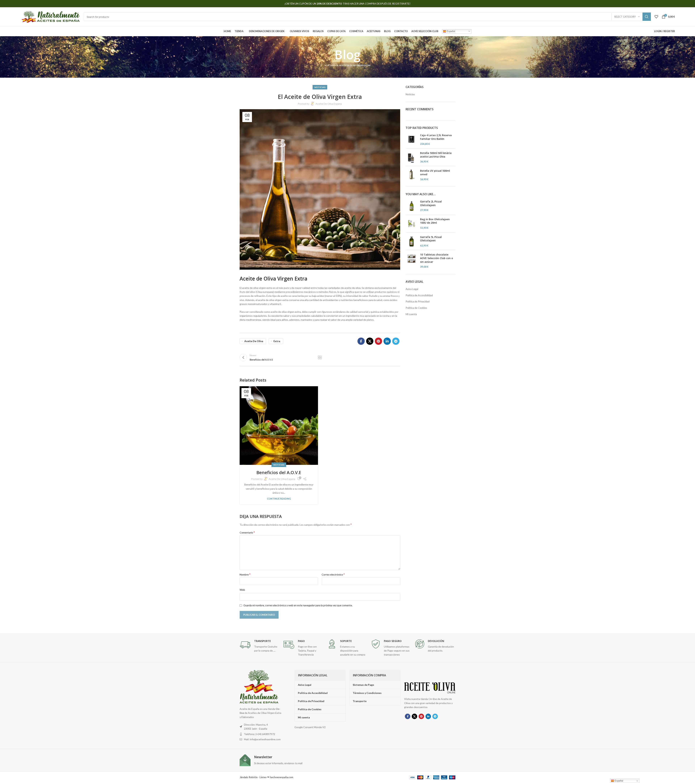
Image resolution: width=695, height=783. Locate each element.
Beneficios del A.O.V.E (278, 472)
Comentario (247, 532)
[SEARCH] (647, 16)
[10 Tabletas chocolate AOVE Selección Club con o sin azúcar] (411, 260)
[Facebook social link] (361, 341)
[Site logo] (50, 16)
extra (276, 341)
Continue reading (279, 499)
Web (242, 589)
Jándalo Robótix (249, 777)
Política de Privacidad (417, 301)
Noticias (319, 87)
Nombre (245, 574)
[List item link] (261, 734)
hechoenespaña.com (281, 777)
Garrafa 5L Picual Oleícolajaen (431, 238)
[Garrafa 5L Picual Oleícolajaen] (411, 241)
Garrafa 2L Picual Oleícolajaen (431, 203)
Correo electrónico (333, 574)
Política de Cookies (416, 307)
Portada (330, 65)
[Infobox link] (260, 646)
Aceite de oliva (253, 341)
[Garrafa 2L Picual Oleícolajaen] (411, 206)
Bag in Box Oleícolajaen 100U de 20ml (435, 221)
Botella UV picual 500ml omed (435, 172)
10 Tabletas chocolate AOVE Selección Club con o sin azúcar (436, 258)
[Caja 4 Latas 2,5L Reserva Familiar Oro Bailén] (411, 139)
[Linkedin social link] (387, 341)
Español (450, 31)
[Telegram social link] (395, 341)
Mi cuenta (411, 314)
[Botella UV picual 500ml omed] (411, 175)
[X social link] (369, 341)
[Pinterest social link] (378, 341)
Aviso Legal (412, 288)
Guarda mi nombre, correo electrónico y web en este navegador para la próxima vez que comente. (298, 605)
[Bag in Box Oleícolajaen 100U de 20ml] (411, 223)
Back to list (319, 357)
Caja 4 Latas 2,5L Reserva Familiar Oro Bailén (436, 137)
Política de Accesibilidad (419, 295)
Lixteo (263, 777)
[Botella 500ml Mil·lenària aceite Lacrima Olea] (411, 157)
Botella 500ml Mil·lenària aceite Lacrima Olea (436, 154)
